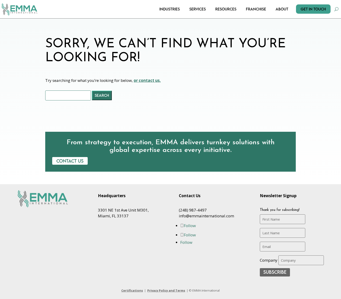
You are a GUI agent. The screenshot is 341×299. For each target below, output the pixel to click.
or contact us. (147, 80)
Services (197, 9)
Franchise (256, 9)
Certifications (132, 290)
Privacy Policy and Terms (166, 290)
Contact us (70, 161)
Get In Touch (313, 9)
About (282, 9)
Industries (169, 9)
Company (268, 260)
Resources (225, 9)
